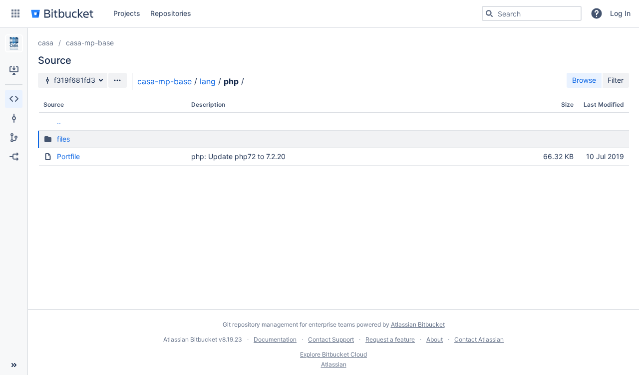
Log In (620, 13)
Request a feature (390, 339)
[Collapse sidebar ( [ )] (13, 365)
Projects (126, 13)
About (434, 339)
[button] (15, 13)
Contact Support (331, 339)
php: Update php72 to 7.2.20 (238, 156)
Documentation (275, 339)
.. (59, 121)
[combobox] (532, 13)
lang (208, 81)
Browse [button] (584, 80)
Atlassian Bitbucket (418, 324)
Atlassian (333, 364)
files (63, 139)
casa (45, 42)
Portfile (68, 156)
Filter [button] (616, 80)
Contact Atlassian (479, 339)
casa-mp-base (90, 42)
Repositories (170, 13)
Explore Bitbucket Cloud (333, 354)
